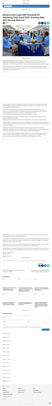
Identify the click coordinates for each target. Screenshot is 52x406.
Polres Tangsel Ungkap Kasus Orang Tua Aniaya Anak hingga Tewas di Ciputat (13, 270)
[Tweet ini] (42, 23)
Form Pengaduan (37, 392)
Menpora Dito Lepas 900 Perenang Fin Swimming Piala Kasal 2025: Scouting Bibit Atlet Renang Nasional (24, 260)
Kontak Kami (21, 392)
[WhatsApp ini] (48, 23)
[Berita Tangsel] (26, 3)
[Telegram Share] (45, 23)
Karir (34, 388)
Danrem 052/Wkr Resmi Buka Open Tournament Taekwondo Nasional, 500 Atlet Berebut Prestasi (23, 6)
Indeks (4, 388)
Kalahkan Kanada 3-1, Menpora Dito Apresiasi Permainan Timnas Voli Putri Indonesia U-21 (40, 270)
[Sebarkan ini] (39, 23)
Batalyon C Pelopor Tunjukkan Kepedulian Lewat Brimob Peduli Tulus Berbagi (42, 289)
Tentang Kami (6, 392)
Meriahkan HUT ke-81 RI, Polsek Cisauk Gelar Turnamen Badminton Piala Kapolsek (9, 289)
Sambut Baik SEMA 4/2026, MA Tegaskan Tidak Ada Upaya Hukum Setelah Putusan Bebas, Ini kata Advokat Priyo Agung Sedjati (41, 304)
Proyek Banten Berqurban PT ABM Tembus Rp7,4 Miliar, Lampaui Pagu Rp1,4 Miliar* (9, 303)
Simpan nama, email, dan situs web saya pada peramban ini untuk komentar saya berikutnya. (23, 327)
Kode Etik (20, 388)
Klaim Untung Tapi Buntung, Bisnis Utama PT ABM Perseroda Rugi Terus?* (26, 303)
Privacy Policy (21, 390)
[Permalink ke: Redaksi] (4, 22)
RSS (5, 398)
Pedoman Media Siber (8, 394)
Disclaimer (35, 390)
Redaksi (4, 390)
